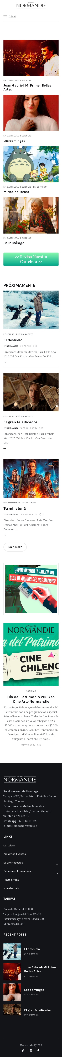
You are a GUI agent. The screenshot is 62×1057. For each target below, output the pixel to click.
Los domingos (14, 141)
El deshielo (12, 340)
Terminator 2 (14, 508)
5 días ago (25, 346)
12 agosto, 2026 (28, 514)
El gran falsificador (20, 422)
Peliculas (25, 80)
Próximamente (24, 334)
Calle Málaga (13, 243)
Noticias (31, 691)
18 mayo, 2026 (28, 745)
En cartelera (11, 80)
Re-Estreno (40, 187)
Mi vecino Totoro (16, 192)
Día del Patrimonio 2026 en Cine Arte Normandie (31, 699)
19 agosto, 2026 (28, 428)
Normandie (33, 954)
